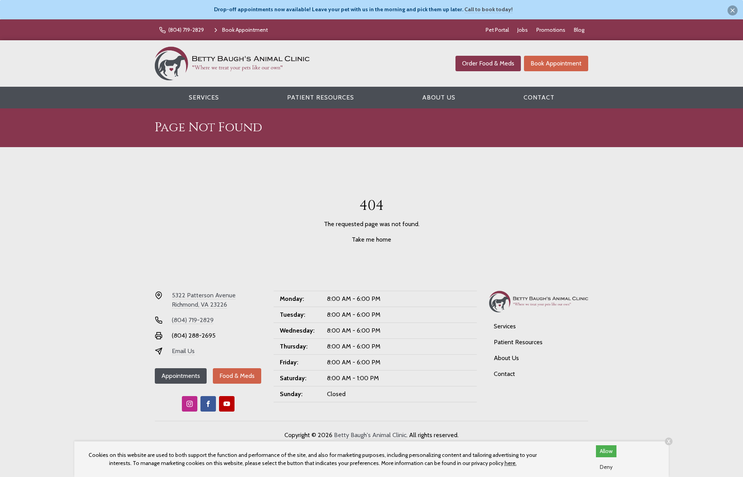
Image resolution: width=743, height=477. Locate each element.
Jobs (522, 29)
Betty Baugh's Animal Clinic (370, 435)
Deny (606, 466)
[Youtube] (227, 404)
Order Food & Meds (488, 63)
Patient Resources (320, 97)
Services (204, 97)
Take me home (371, 239)
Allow (606, 451)
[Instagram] (189, 404)
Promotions (550, 29)
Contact (539, 97)
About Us (438, 97)
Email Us (183, 351)
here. (511, 463)
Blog (579, 29)
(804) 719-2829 (193, 320)
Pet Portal (497, 29)
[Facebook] (208, 404)
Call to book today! (488, 9)
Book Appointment (556, 63)
